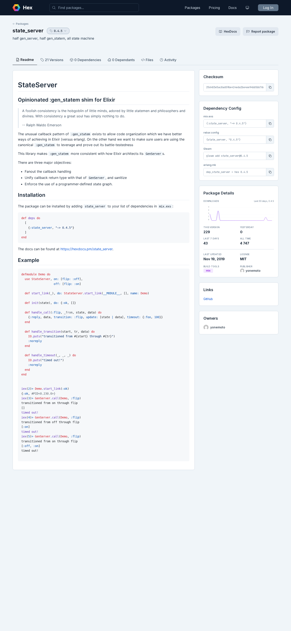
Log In (268, 8)
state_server (28, 30)
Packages (192, 8)
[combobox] (94, 7)
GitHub (208, 299)
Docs (232, 8)
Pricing (214, 8)
